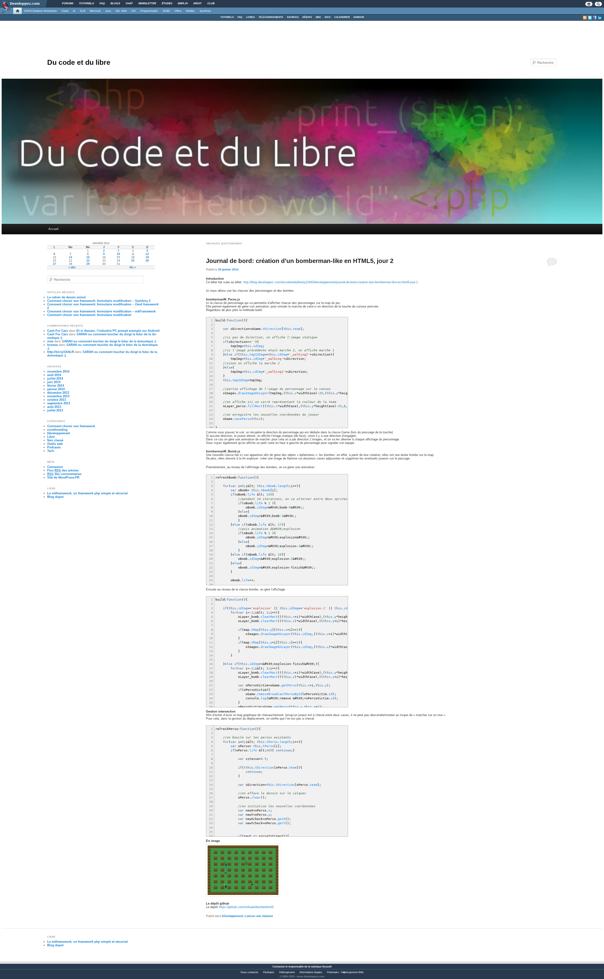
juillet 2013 (55, 410)
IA (74, 10)
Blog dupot (55, 497)
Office (178, 10)
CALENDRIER (342, 17)
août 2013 (54, 407)
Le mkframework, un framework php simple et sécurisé (87, 493)
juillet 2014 (55, 378)
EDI (133, 10)
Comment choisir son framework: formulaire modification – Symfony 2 (99, 301)
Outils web (55, 444)
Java (108, 10)
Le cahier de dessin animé (66, 297)
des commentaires (64, 474)
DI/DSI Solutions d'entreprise (40, 10)
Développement (232, 916)
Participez (268, 972)
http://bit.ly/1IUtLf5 (60, 352)
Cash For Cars (57, 330)
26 (147, 260)
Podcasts (54, 447)
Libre (51, 436)
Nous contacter (249, 972)
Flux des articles (63, 470)
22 (88, 260)
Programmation (149, 10)
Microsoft (95, 10)
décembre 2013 (58, 392)
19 (147, 257)
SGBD (166, 10)
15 (88, 257)
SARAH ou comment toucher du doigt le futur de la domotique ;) (109, 341)
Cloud (65, 10)
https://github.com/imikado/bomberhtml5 (246, 907)
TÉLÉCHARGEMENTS (271, 17)
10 (118, 254)
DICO (328, 17)
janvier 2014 (56, 389)
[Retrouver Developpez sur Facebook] (595, 18)
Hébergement (287, 972)
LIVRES (250, 17)
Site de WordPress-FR (63, 477)
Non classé (55, 440)
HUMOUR (358, 17)
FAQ (240, 17)
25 (132, 260)
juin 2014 (53, 382)
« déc (72, 267)
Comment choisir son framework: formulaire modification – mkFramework (101, 311)
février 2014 (55, 385)
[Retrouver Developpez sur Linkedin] (600, 18)
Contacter (279, 966)
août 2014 (54, 375)
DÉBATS (307, 17)
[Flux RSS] (585, 18)
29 (88, 264)
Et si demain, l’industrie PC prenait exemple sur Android (117, 330)
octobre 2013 (56, 399)
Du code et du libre (78, 62)
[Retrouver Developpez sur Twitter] (590, 18)
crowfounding (57, 429)
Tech (50, 451)
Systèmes (205, 10)
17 (118, 257)
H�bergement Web (352, 972)
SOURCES (293, 17)
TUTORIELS (227, 17)
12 (147, 254)
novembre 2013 (58, 396)
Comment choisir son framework (71, 426)
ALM (82, 10)
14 (70, 257)
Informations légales (310, 972)
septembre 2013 (58, 403)
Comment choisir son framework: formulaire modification (89, 315)
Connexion (55, 467)
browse (52, 345)
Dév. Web (121, 10)
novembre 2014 (58, 371)
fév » (133, 267)
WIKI (318, 17)
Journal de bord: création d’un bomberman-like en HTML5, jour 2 (299, 260)
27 (54, 264)
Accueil (53, 229)
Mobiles (190, 10)
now (50, 341)
